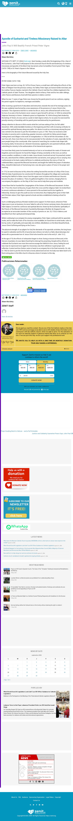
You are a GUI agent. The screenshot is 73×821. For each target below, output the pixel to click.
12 (64, 665)
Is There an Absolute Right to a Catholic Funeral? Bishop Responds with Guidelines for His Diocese (38, 596)
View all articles (7, 317)
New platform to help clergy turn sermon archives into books (20, 553)
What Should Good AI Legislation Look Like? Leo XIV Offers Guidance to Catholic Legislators (29, 545)
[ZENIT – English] (20, 3)
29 (27, 676)
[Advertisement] (36, 20)
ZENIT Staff (25, 50)
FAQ (19, 797)
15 (27, 669)
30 (36, 676)
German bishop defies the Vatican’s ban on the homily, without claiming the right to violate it (36, 605)
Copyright (58, 797)
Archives (33, 50)
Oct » (9, 680)
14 (17, 669)
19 (64, 669)
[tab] (27, 757)
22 (27, 672)
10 (46, 665)
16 (36, 669)
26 (64, 672)
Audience (25, 797)
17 (46, 669)
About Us (14, 797)
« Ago (5, 680)
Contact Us (36, 800)
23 (36, 672)
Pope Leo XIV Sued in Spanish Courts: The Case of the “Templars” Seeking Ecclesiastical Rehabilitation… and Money (40, 569)
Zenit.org (27, 61)
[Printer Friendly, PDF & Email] (7, 257)
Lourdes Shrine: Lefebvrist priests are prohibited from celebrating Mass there (32, 578)
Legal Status (50, 797)
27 (8, 676)
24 (46, 672)
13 (8, 669)
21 (17, 672)
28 (17, 676)
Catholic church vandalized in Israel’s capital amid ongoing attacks (22, 556)
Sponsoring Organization (37, 797)
